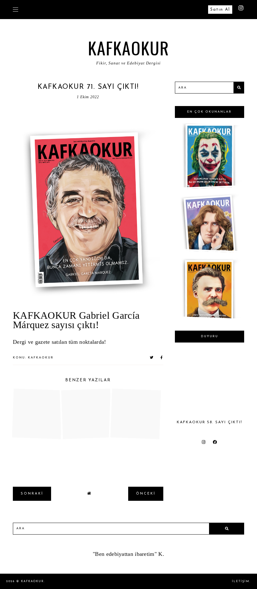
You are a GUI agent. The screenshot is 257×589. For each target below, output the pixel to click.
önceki (145, 493)
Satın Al (220, 10)
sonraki (32, 493)
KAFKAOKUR (128, 47)
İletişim (240, 581)
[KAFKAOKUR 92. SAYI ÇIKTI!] (208, 316)
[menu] (15, 9)
